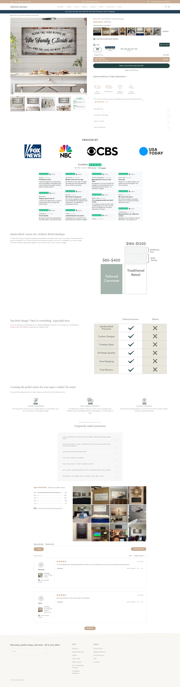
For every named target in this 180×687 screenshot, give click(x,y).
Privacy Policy (98, 648)
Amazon (13, 327)
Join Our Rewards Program (77, 667)
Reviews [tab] (38, 545)
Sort (130, 556)
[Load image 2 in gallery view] (33, 103)
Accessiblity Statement (76, 672)
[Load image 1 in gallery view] (17, 103)
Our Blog (96, 662)
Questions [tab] (50, 545)
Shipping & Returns (99, 652)
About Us (75, 648)
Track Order (76, 658)
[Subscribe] (45, 651)
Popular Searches (78, 652)
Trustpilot (25, 327)
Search (74, 655)
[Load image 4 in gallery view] (64, 103)
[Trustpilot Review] (79, 103)
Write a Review (140, 549)
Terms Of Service (99, 655)
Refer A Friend (76, 662)
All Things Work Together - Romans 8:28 (48, 610)
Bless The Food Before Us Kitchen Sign (108, 18)
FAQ (95, 658)
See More (166, 31)
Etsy (17, 327)
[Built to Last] (48, 103)
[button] (166, 7)
